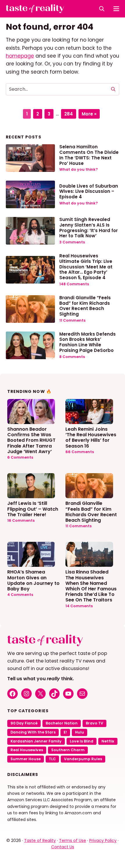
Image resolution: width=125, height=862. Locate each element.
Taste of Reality (40, 840)
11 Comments (72, 320)
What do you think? (78, 169)
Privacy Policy (103, 840)
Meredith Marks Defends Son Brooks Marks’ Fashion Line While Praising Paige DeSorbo (87, 342)
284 (70, 113)
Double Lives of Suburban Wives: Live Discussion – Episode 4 (88, 191)
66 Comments (79, 451)
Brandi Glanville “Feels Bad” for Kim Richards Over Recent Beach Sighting (85, 306)
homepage (20, 55)
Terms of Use (72, 840)
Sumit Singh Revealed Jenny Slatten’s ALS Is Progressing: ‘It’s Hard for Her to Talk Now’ (88, 227)
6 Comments (20, 457)
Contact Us (62, 847)
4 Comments (20, 594)
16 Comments (21, 520)
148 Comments (74, 284)
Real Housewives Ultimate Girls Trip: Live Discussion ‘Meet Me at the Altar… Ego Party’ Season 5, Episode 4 (85, 267)
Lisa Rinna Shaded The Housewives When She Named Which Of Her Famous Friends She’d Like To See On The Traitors (91, 586)
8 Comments (72, 356)
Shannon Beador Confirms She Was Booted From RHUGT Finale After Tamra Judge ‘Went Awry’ (31, 440)
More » (89, 114)
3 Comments (72, 242)
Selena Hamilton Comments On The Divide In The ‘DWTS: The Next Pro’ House (89, 155)
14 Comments (79, 605)
